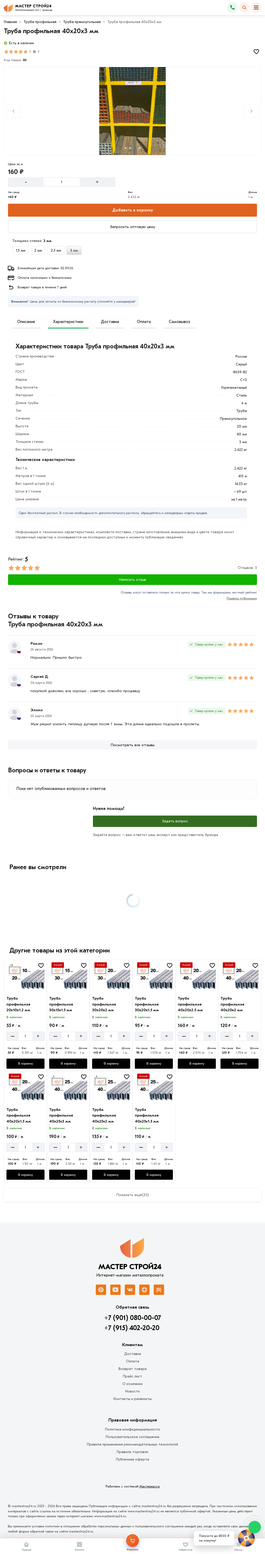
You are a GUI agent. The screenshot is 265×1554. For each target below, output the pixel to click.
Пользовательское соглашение (132, 1437)
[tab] (125, 148)
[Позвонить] (232, 7)
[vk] (130, 1290)
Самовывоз (179, 321)
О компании (132, 1384)
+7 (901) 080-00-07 (132, 1318)
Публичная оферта (132, 1459)
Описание (26, 321)
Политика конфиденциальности (132, 1429)
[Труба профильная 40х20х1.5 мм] (25, 1088)
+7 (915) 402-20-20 (131, 1328)
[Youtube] (115, 1290)
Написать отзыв (132, 579)
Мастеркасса (149, 1486)
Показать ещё (132, 1194)
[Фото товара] (132, 111)
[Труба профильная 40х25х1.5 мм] (154, 1088)
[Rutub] (159, 1290)
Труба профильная (40, 22)
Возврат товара (133, 1369)
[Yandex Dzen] (144, 1290)
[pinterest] (101, 1290)
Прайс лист (132, 1376)
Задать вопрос (175, 821)
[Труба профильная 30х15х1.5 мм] (68, 977)
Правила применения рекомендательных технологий (132, 1444)
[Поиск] (244, 7)
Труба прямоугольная (82, 22)
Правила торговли (132, 1452)
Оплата (144, 321)
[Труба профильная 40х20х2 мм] (239, 977)
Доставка (110, 321)
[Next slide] (251, 111)
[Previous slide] (13, 111)
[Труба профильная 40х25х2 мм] (111, 1088)
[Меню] (256, 7)
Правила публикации (242, 598)
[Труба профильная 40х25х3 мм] (68, 1088)
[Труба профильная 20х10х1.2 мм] (25, 977)
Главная (10, 22)
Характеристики (68, 321)
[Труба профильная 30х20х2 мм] (111, 977)
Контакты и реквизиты (132, 1399)
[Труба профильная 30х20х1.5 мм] (154, 977)
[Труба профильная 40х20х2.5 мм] (197, 977)
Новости (132, 1391)
